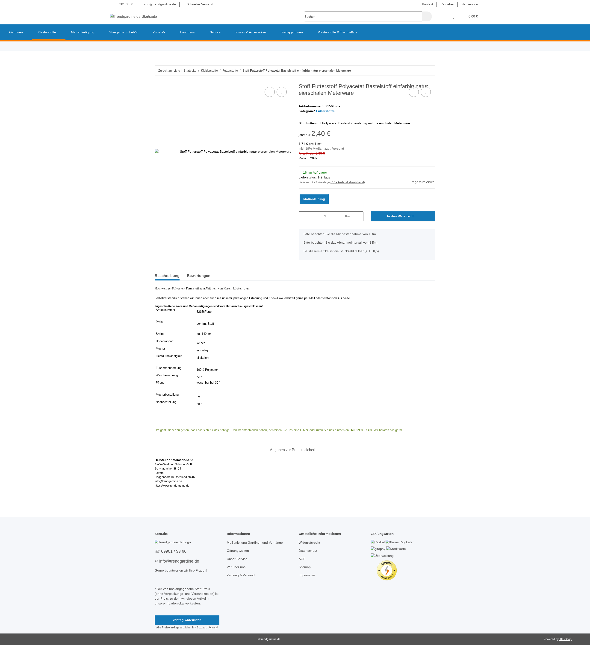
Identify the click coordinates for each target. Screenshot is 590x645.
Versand (338, 148)
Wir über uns (236, 567)
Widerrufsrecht (309, 542)
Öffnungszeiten (238, 550)
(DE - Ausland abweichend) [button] (347, 182)
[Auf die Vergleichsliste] (270, 92)
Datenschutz (308, 550)
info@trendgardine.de (159, 4)
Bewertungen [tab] (198, 276)
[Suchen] (427, 16)
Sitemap (305, 567)
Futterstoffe (325, 111)
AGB (302, 559)
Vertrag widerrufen (187, 620)
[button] (444, 16)
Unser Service (237, 559)
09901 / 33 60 (173, 551)
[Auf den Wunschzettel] (282, 92)
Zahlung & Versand (241, 575)
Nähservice (469, 4)
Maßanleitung (314, 199)
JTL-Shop (565, 639)
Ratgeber (447, 4)
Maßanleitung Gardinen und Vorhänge (255, 542)
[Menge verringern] (304, 216)
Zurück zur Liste (169, 70)
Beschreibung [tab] (167, 276)
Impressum (307, 575)
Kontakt (427, 4)
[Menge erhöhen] (358, 216)
